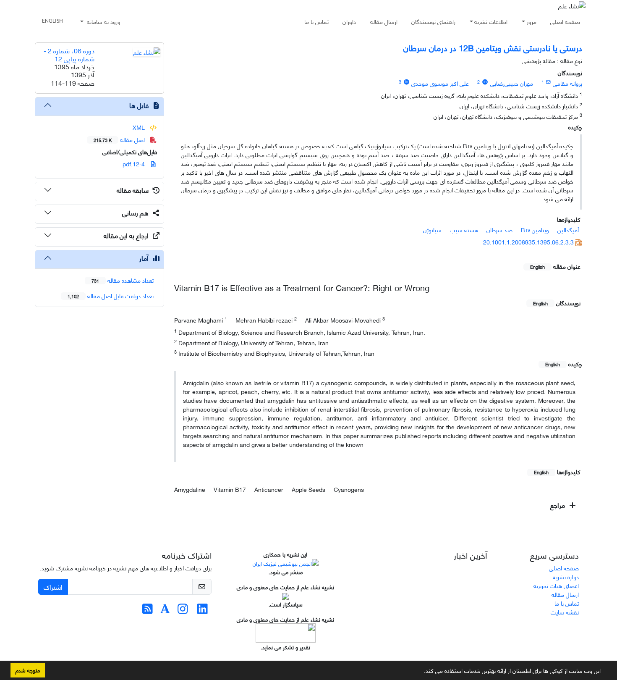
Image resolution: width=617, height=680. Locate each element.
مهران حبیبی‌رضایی (511, 83)
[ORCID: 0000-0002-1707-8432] (406, 81)
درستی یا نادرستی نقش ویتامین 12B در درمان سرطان (492, 47)
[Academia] (165, 610)
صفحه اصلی (565, 21)
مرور (531, 21)
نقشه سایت (565, 611)
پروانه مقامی (567, 83)
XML (139, 127)
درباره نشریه (566, 576)
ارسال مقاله (383, 21)
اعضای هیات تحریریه (556, 585)
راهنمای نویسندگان (433, 21)
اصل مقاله (120, 139)
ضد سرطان (499, 229)
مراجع (558, 505)
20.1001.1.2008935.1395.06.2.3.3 (528, 241)
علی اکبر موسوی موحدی (440, 83)
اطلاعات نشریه (490, 21)
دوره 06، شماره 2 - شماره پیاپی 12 (69, 54)
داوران (349, 21)
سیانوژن (432, 229)
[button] (421, 672)
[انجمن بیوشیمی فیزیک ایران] (286, 562)
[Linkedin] (202, 610)
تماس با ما (316, 21)
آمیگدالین (568, 229)
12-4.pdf (134, 163)
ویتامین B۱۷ (535, 229)
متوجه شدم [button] (28, 670)
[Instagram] (183, 610)
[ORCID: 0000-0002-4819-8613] (484, 81)
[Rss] (148, 610)
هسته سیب (464, 229)
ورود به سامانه (102, 21)
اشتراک (53, 586)
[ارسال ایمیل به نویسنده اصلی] (548, 81)
